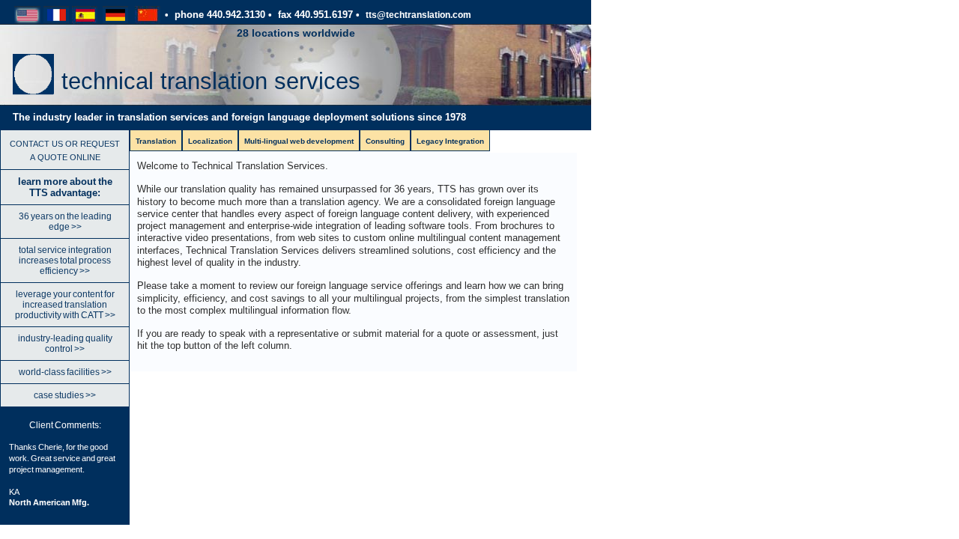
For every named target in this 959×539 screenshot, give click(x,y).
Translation (156, 141)
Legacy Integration (450, 141)
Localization (210, 141)
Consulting (385, 141)
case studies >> (65, 395)
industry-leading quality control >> (65, 343)
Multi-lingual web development (299, 141)
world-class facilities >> (65, 372)
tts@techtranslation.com (418, 15)
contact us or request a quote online (65, 149)
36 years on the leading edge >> (65, 221)
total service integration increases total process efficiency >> (65, 260)
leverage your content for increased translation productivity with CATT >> (65, 304)
